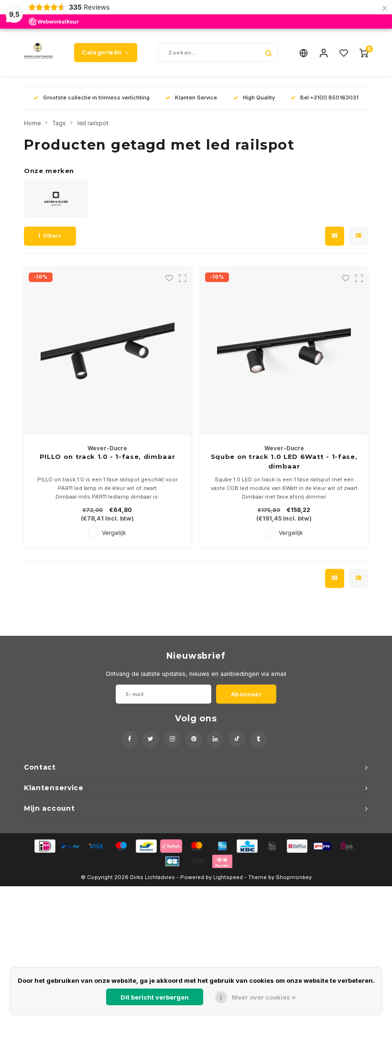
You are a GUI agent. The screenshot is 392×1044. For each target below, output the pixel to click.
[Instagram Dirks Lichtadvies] (172, 739)
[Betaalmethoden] (44, 845)
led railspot (93, 123)
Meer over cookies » (264, 997)
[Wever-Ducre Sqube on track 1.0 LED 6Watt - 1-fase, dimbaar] (284, 351)
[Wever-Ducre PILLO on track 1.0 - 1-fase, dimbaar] (107, 351)
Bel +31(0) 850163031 (329, 97)
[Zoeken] (268, 52)
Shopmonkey (294, 877)
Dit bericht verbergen (154, 997)
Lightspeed (228, 877)
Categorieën (102, 52)
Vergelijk (114, 533)
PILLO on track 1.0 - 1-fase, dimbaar (107, 456)
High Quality (259, 97)
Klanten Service (196, 97)
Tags (59, 123)
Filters (53, 235)
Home (32, 123)
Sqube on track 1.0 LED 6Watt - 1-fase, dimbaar (284, 461)
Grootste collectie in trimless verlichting (96, 97)
